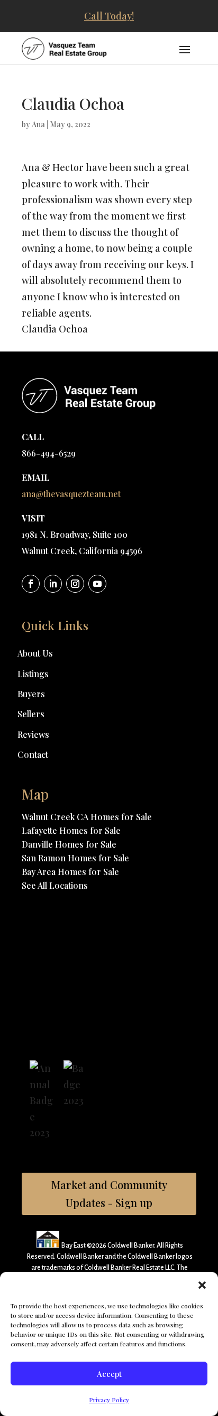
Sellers (30, 713)
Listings (33, 673)
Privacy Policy (109, 1399)
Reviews (33, 734)
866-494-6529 (49, 453)
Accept (109, 1374)
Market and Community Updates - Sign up (109, 1193)
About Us (35, 653)
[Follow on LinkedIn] (53, 584)
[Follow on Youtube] (97, 584)
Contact (32, 754)
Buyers (31, 693)
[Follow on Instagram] (75, 584)
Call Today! (109, 15)
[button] (202, 1285)
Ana (38, 124)
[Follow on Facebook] (31, 584)
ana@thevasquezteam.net (71, 493)
